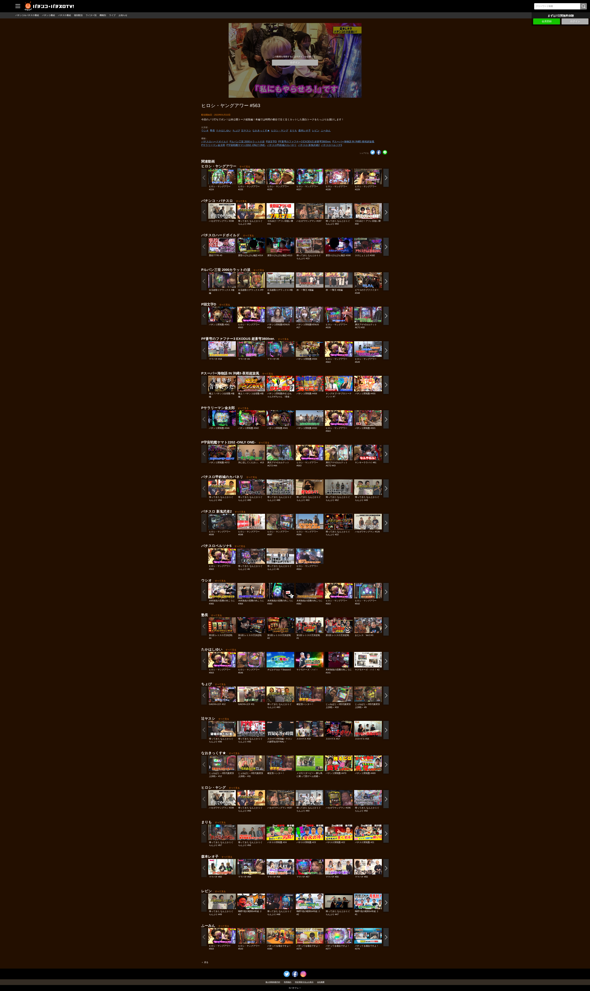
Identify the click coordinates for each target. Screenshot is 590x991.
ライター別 (91, 15)
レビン (315, 130)
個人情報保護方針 (273, 982)
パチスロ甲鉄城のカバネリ (282, 145)
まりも (293, 130)
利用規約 (287, 982)
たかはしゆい (223, 130)
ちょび (236, 130)
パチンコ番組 (48, 15)
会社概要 (320, 982)
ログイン (575, 21)
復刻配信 (78, 15)
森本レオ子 (304, 130)
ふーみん (326, 130)
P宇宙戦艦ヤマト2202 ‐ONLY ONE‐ (246, 145)
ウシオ (205, 130)
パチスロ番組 (64, 15)
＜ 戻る (204, 962)
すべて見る (244, 166)
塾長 (212, 130)
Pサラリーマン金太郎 (213, 145)
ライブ (112, 15)
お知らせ (123, 15)
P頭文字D (271, 141)
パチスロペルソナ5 (331, 145)
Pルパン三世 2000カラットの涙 (247, 141)
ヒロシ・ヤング (279, 130)
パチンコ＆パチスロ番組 (27, 15)
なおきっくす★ (261, 130)
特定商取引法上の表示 (304, 982)
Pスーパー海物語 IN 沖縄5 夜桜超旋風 (353, 141)
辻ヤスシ (246, 130)
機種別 (103, 15)
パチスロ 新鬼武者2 (309, 145)
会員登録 (547, 21)
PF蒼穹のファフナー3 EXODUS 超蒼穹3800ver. (304, 141)
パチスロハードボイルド (214, 141)
